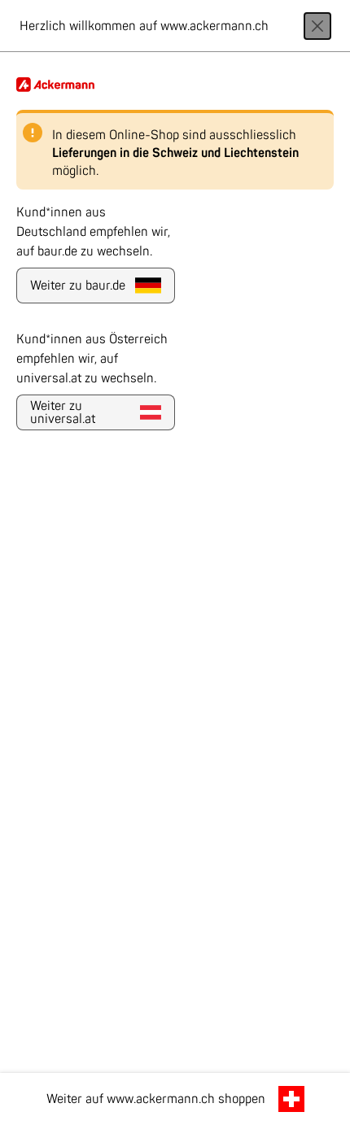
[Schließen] (317, 26)
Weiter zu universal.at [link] (62, 412)
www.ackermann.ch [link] (161, 1098)
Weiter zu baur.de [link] (77, 285)
